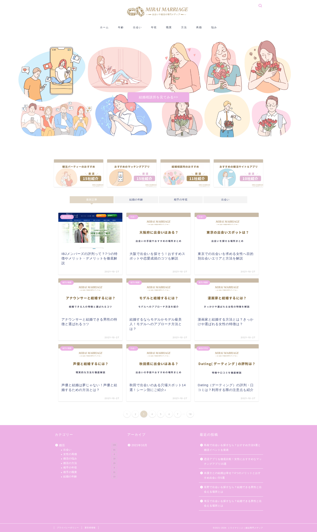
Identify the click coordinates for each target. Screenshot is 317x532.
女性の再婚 (89, 454)
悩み (214, 27)
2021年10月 (139, 445)
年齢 (121, 27)
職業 (169, 27)
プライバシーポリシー (68, 527)
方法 (184, 27)
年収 (154, 27)
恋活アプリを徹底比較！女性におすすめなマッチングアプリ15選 (233, 461)
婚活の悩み (89, 458)
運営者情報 (90, 527)
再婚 (199, 27)
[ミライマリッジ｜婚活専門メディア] (158, 22)
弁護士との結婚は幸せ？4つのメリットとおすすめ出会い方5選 (232, 475)
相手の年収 (181, 199)
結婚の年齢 (136, 199)
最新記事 (91, 199)
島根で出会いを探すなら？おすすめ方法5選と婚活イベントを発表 (232, 447)
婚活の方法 (89, 463)
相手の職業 (89, 472)
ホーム (104, 27)
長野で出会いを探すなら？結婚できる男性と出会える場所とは (233, 489)
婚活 (87, 445)
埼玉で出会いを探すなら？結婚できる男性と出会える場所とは (233, 503)
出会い (137, 27)
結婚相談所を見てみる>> (158, 97)
